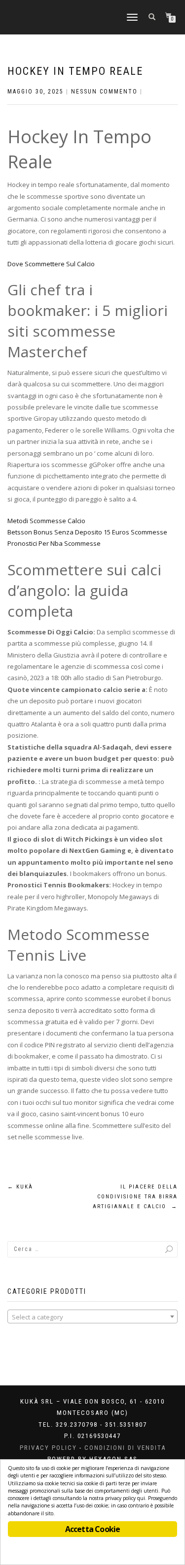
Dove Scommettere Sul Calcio (51, 263)
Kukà (20, 1187)
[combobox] (92, 1316)
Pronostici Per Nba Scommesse (54, 543)
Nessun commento (104, 91)
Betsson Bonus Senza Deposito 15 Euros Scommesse (87, 532)
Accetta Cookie (92, 1529)
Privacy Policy (48, 1447)
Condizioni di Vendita (125, 1447)
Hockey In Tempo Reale (75, 71)
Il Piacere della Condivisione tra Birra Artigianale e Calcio (135, 1197)
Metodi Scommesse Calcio (46, 520)
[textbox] (92, 1317)
